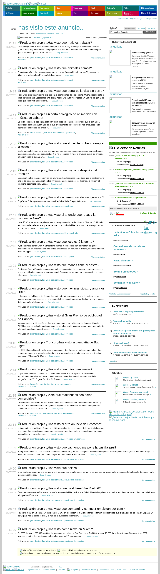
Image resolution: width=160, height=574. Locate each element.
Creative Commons (137, 570)
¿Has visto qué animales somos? (69, 68)
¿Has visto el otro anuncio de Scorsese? (74, 424)
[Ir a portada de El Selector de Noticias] (127, 148)
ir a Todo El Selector (148, 213)
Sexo (75, 13)
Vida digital (44, 13)
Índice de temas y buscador (96, 38)
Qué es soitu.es (34, 570)
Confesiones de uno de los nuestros (129, 248)
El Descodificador (148, 8)
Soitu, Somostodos (124, 271)
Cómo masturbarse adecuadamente (130, 352)
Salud (92, 8)
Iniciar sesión (123, 18)
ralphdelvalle (121, 288)
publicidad (50, 33)
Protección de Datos (106, 570)
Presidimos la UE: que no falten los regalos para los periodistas (143, 103)
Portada (9, 8)
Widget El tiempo (130, 385)
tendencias (79, 500)
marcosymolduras (123, 265)
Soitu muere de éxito (125, 282)
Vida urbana (44, 8)
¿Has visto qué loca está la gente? (70, 241)
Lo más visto (120, 306)
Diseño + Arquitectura (128, 14)
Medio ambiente (29, 13)
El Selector (10, 13)
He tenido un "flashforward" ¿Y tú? (131, 234)
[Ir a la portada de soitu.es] (13, 568)
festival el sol (35, 413)
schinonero (121, 276)
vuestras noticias (123, 225)
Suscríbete (36, 38)
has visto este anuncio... (53, 57)
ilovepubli (59, 33)
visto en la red (24, 135)
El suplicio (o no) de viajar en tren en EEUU (143, 79)
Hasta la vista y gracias (142, 53)
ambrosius (120, 254)
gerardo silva (41, 33)
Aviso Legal (121, 570)
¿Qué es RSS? (48, 38)
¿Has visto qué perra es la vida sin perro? (75, 90)
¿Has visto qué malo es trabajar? (69, 42)
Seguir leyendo (62, 53)
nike (76, 233)
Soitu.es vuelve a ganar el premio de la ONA (143, 124)
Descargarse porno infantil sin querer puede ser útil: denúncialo (134, 332)
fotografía (34, 384)
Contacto (61, 570)
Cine (58, 8)
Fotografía (111, 8)
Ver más (112, 361)
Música (59, 13)
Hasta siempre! (122, 260)
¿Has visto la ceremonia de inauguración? (75, 197)
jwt (75, 439)
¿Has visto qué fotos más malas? (69, 369)
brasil (32, 133)
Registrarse (134, 18)
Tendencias (77, 8)
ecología (39, 133)
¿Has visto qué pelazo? (62, 468)
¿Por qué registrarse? (148, 18)
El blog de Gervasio (148, 13)
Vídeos (127, 8)
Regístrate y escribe (147, 294)
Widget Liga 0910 (130, 377)
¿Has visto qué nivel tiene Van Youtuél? (73, 488)
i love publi (69, 233)
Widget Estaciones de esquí (135, 392)
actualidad (116, 46)
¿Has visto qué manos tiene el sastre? (72, 265)
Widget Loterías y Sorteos (134, 399)
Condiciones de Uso (88, 570)
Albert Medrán (136, 165)
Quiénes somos (49, 570)
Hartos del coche (29, 8)
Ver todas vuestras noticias (119, 294)
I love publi (94, 13)
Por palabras (130, 28)
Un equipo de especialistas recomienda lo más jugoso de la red (132, 152)
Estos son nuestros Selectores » (124, 208)
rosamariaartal (122, 240)
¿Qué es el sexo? (121, 343)
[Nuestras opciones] (72, 570)
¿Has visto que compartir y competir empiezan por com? (85, 508)
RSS (60, 567)
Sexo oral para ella (122, 321)
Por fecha (151, 28)
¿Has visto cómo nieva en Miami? (69, 529)
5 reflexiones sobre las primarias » (130, 198)
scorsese (81, 439)
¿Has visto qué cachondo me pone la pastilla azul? (81, 447)
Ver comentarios (98, 58)
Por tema (141, 28)
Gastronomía (112, 13)
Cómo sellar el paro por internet (128, 312)
